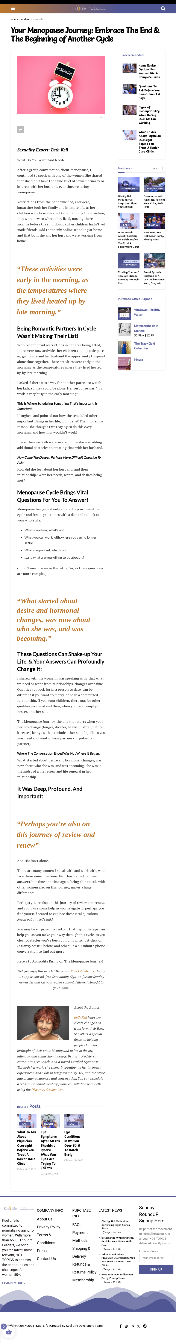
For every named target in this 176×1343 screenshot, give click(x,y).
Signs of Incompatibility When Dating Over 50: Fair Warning (149, 114)
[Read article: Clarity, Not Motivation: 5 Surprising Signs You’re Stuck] (129, 184)
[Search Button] (163, 8)
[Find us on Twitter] (138, 1326)
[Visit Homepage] (88, 8)
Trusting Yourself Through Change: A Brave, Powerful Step (129, 277)
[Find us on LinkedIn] (132, 1326)
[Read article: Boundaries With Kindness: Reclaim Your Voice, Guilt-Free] (154, 184)
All (155, 168)
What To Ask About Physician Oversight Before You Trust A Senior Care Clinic (128, 239)
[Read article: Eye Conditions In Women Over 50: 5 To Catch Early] (74, 1120)
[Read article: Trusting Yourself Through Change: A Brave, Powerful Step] (129, 261)
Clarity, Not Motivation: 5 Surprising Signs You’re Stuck (127, 201)
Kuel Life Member (83, 971)
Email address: (148, 1251)
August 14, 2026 (75, 1160)
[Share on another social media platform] (20, 129)
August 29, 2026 (113, 1232)
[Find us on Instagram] (126, 1326)
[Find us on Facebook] (121, 1326)
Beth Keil (80, 1017)
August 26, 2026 (27, 1169)
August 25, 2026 (113, 1282)
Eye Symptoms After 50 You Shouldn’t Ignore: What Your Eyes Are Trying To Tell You (50, 1150)
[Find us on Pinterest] (145, 1326)
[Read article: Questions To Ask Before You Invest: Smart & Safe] (130, 89)
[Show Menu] (13, 8)
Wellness (26, 19)
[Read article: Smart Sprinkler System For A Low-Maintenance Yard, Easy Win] (154, 261)
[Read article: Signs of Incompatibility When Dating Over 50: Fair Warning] (130, 110)
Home (14, 19)
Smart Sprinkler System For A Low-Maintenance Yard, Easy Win (154, 277)
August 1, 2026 (50, 1173)
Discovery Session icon (47, 1089)
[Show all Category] (162, 168)
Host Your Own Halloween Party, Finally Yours (154, 236)
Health (39, 19)
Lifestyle (152, 225)
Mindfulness (129, 188)
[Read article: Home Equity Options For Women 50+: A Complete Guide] (130, 68)
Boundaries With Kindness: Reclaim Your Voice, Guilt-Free (154, 201)
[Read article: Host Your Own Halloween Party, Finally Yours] (154, 221)
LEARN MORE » (14, 1283)
